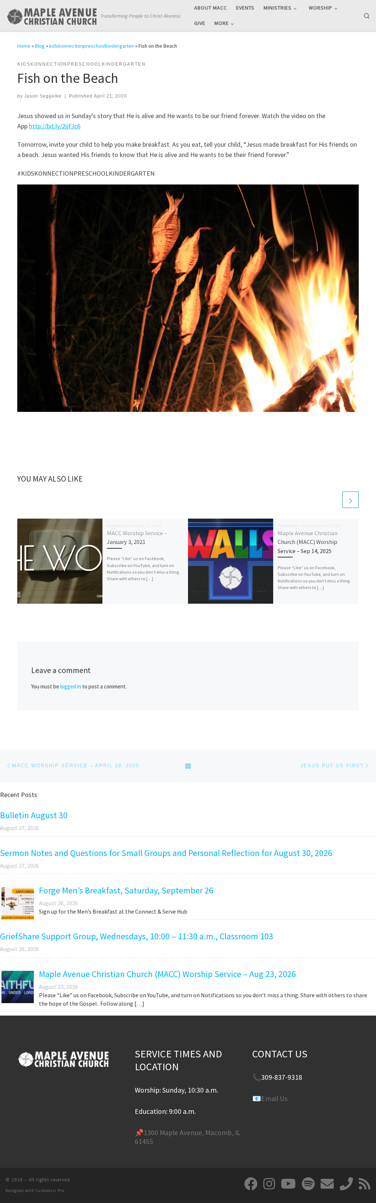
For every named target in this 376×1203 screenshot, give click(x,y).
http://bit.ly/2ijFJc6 (54, 126)
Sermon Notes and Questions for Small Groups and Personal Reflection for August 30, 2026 (166, 853)
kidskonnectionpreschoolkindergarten (91, 46)
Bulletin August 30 (34, 815)
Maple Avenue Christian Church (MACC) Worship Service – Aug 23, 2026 (167, 974)
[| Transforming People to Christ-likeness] (51, 15)
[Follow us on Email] (327, 1184)
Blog (40, 46)
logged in (70, 686)
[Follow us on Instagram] (269, 1184)
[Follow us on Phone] (346, 1184)
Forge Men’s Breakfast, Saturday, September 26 (126, 890)
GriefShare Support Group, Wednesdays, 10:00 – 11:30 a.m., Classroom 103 (136, 936)
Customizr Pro (49, 1190)
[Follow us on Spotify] (308, 1184)
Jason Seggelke (43, 96)
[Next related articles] (350, 499)
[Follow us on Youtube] (288, 1184)
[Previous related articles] (333, 499)
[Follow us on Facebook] (250, 1184)
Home (23, 46)
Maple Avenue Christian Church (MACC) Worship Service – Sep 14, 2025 (307, 542)
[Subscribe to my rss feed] (364, 1184)
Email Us (274, 1098)
